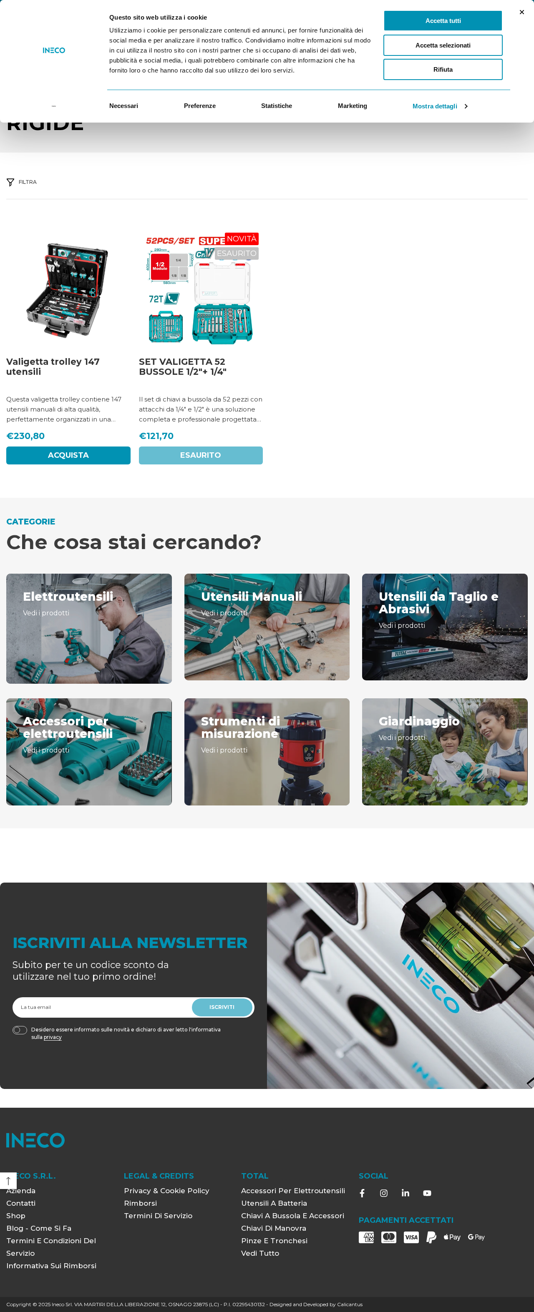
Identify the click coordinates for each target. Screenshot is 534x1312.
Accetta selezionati (443, 45)
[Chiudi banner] (522, 12)
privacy (53, 1037)
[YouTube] (427, 1193)
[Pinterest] (405, 1193)
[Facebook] (362, 1193)
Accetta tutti (443, 20)
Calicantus (350, 1304)
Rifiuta (443, 69)
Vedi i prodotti (46, 613)
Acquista (68, 455)
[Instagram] (384, 1193)
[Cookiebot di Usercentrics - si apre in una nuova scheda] (54, 106)
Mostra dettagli (435, 106)
